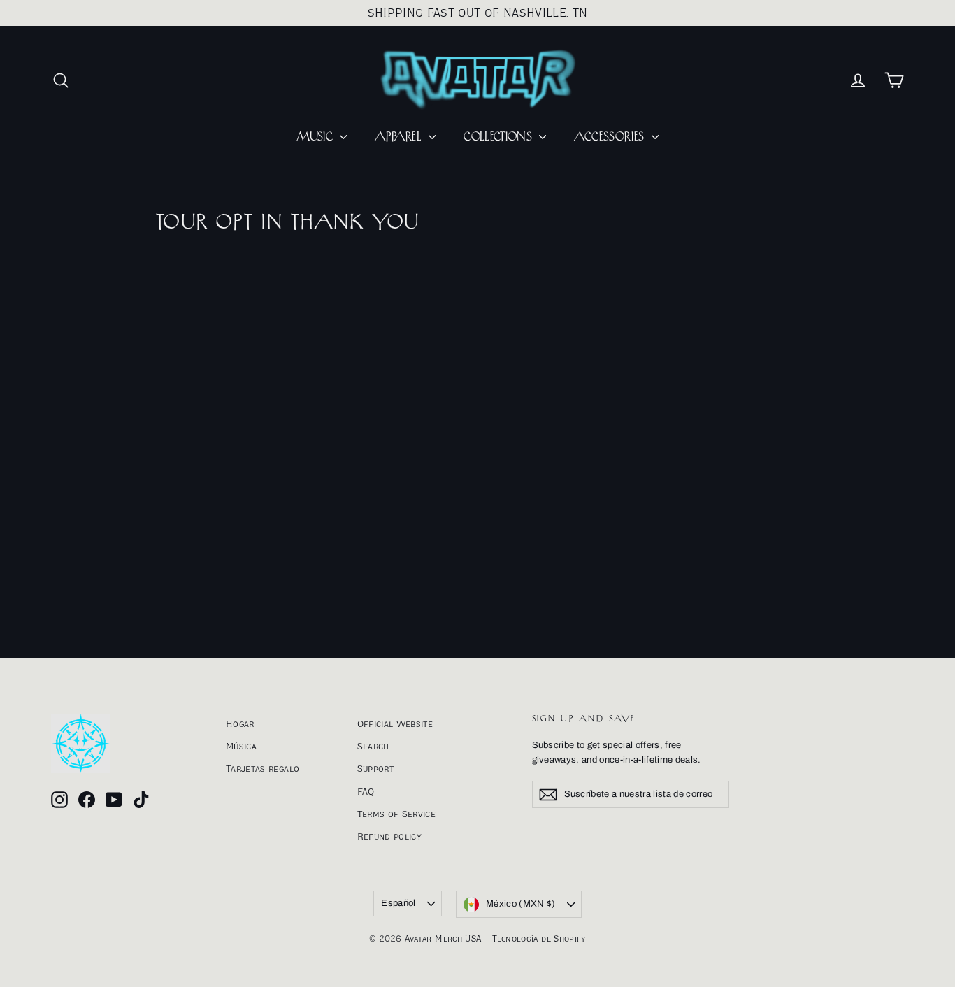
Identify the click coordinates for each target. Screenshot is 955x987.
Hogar (240, 723)
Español (398, 903)
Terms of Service (396, 813)
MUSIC (316, 137)
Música (241, 745)
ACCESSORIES (610, 137)
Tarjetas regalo (262, 768)
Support (375, 768)
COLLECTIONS (500, 137)
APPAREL (400, 137)
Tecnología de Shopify (538, 938)
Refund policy (389, 836)
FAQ (366, 791)
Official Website (395, 723)
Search (373, 745)
